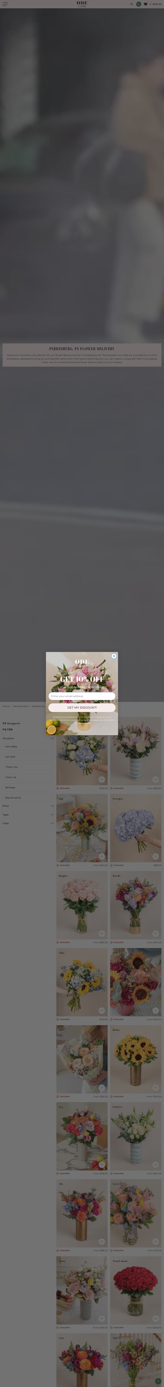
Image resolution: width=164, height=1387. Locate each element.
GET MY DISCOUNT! (82, 707)
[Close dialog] (114, 656)
